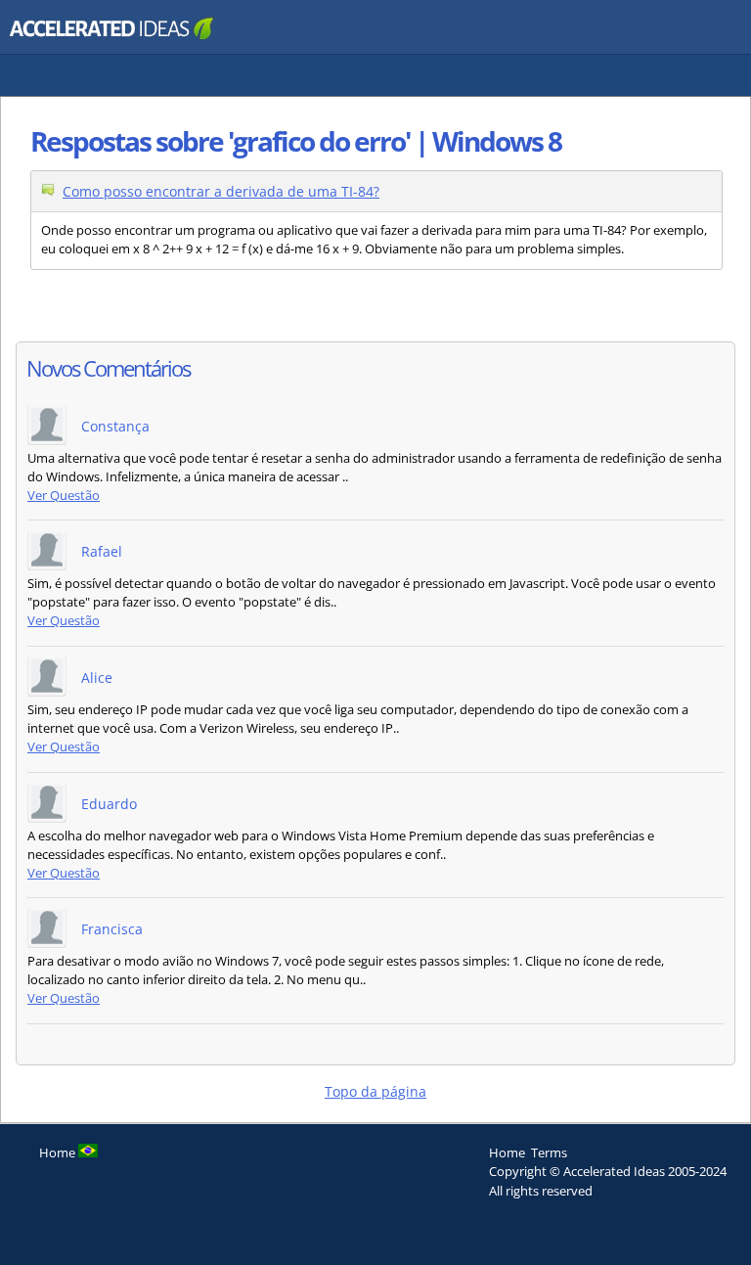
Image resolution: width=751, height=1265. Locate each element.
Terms (549, 1152)
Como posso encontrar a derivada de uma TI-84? (221, 191)
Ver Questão (63, 495)
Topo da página (375, 1091)
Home (507, 1152)
